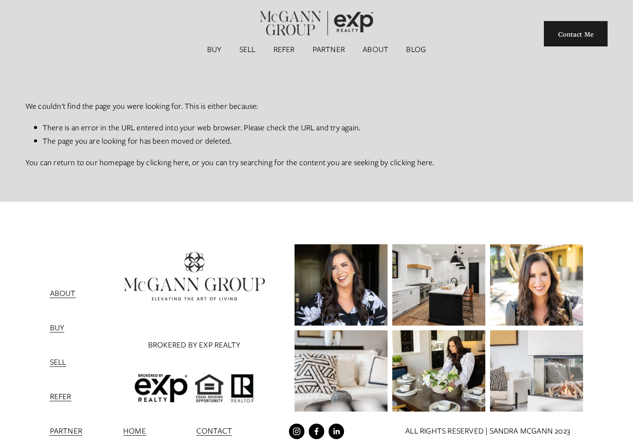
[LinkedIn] (336, 431)
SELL (247, 49)
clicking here (167, 162)
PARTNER (329, 49)
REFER (284, 49)
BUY (214, 49)
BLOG (416, 49)
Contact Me (576, 34)
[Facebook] (316, 431)
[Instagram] (296, 431)
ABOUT (375, 49)
